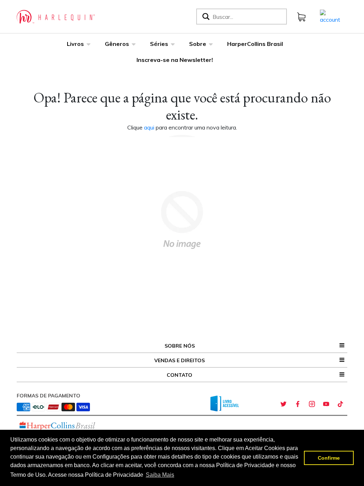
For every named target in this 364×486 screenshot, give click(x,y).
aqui (150, 127)
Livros (75, 43)
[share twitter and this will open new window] (283, 404)
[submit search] (205, 16)
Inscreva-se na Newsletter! (174, 59)
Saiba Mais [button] (160, 475)
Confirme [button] (329, 458)
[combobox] (248, 16)
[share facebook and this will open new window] (297, 404)
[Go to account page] (330, 16)
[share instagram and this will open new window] (311, 404)
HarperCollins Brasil (255, 43)
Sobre (197, 43)
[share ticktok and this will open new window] (340, 404)
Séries (159, 43)
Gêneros (117, 43)
